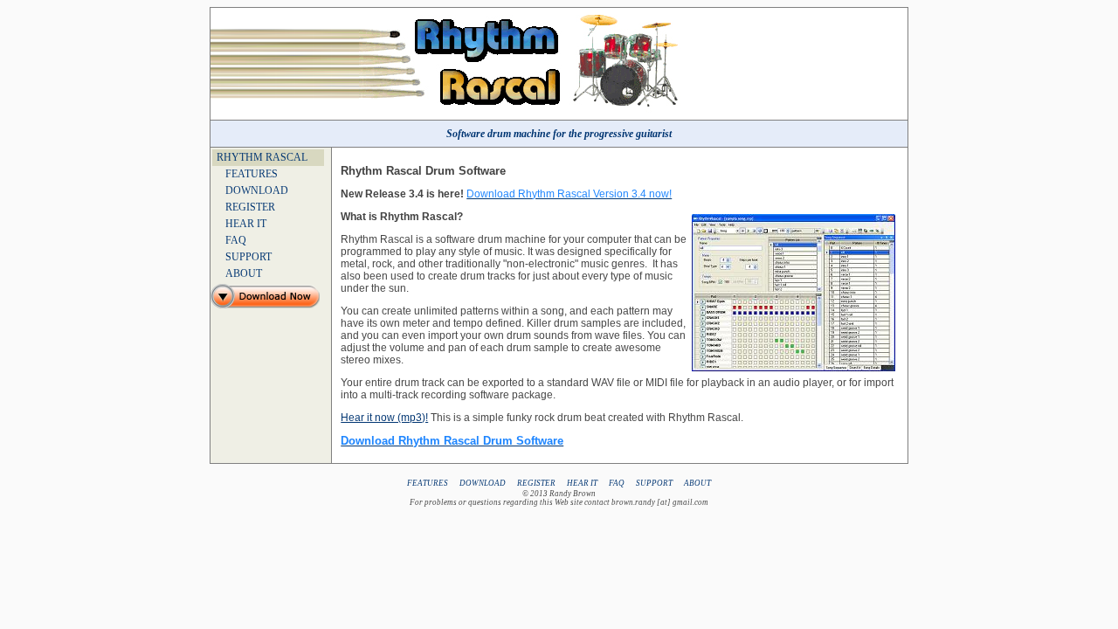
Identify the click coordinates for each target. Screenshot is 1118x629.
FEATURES (251, 174)
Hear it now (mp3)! (384, 417)
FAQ (235, 240)
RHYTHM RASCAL (262, 157)
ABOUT (243, 273)
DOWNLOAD (256, 190)
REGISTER (250, 207)
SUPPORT (248, 257)
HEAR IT (245, 224)
